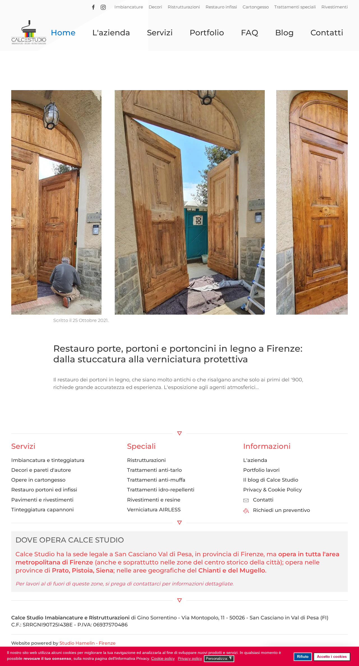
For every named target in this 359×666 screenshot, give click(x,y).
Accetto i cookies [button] (332, 657)
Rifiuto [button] (303, 657)
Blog (284, 32)
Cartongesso (256, 7)
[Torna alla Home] (28, 32)
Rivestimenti (334, 7)
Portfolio (207, 32)
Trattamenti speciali (295, 7)
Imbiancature (128, 7)
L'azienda (111, 32)
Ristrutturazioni (184, 7)
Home (63, 32)
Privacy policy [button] (190, 658)
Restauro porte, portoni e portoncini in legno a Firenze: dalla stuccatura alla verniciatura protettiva (177, 354)
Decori (155, 7)
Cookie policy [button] (163, 658)
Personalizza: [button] (219, 658)
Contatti (326, 32)
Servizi (160, 32)
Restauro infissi (221, 7)
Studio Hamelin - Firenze (87, 643)
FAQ (249, 32)
